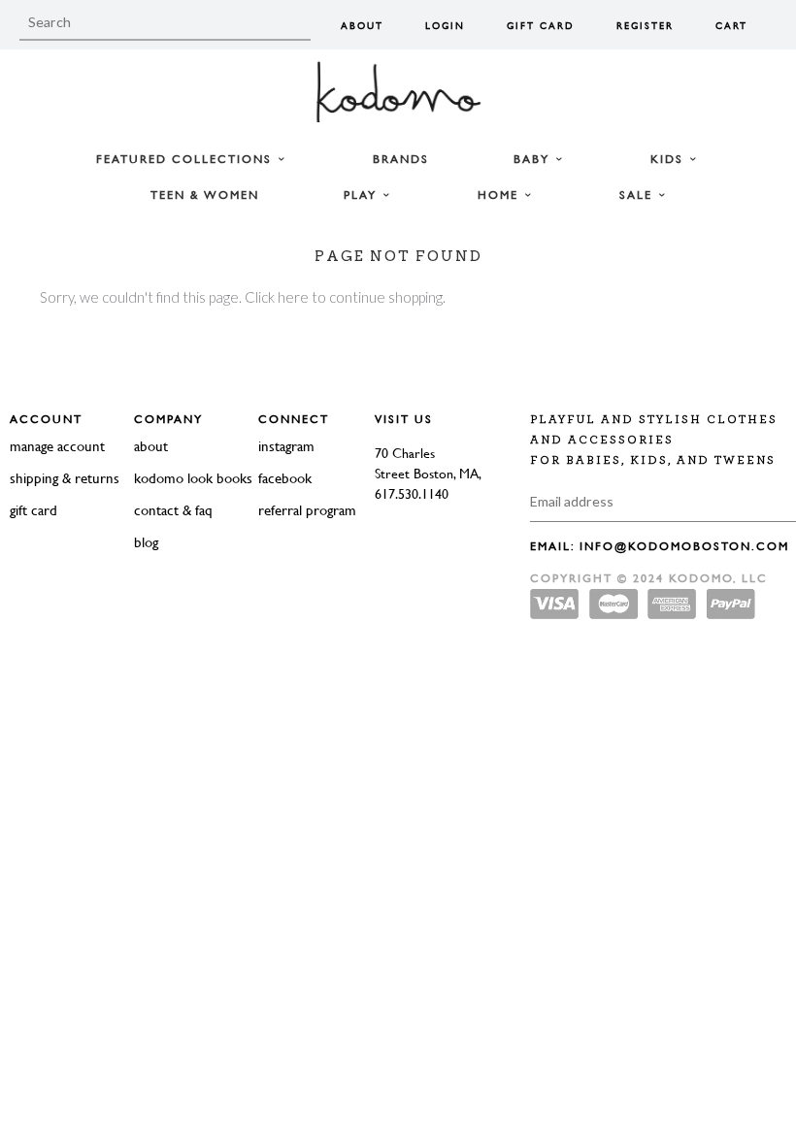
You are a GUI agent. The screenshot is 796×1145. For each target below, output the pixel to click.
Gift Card (541, 25)
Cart (731, 25)
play (362, 195)
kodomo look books (193, 478)
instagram (286, 446)
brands (401, 159)
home (500, 195)
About (362, 25)
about (151, 446)
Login (445, 25)
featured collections (186, 159)
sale (638, 195)
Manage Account (57, 446)
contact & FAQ (173, 510)
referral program (307, 510)
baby (534, 159)
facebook (285, 478)
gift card (33, 510)
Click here (277, 297)
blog (146, 542)
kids (669, 159)
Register (645, 25)
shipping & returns (64, 478)
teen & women (204, 195)
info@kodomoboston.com (684, 546)
